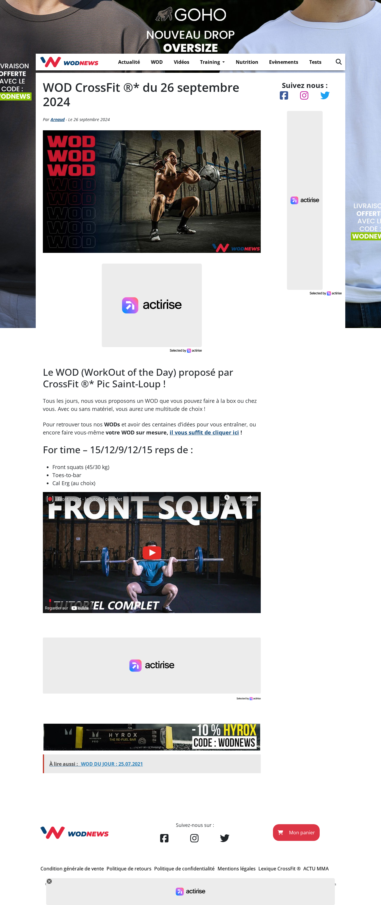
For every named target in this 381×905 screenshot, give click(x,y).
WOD (157, 62)
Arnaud (58, 119)
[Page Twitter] (224, 838)
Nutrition (247, 62)
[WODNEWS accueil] (69, 62)
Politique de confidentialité (184, 868)
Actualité (129, 62)
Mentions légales (237, 868)
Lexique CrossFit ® (279, 868)
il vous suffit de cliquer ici (204, 432)
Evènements (283, 62)
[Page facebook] (164, 838)
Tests (315, 62)
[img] (339, 62)
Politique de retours (129, 868)
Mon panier (301, 832)
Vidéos (181, 62)
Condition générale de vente (72, 868)
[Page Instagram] (194, 838)
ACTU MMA (316, 868)
